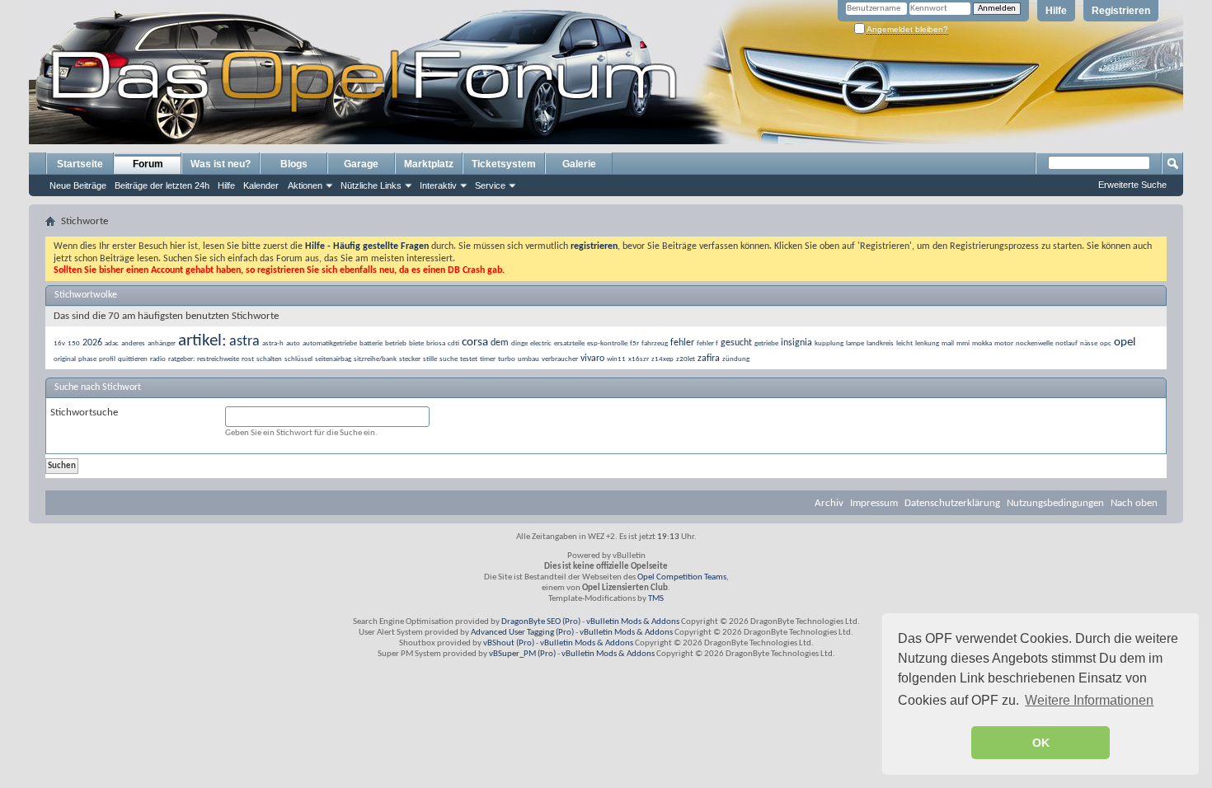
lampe (855, 343)
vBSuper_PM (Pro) (522, 654)
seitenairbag (333, 359)
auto (293, 343)
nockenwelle (1034, 343)
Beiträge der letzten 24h (162, 185)
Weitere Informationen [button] (1089, 700)
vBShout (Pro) (508, 643)
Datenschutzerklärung (952, 503)
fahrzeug (654, 343)
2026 (92, 343)
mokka (982, 343)
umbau (528, 359)
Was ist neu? (220, 164)
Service (490, 185)
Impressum (874, 503)
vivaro (592, 359)
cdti (453, 343)
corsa (475, 342)
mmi (963, 343)
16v (59, 343)
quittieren (133, 359)
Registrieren (1121, 10)
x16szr (638, 359)
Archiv (829, 503)
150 (74, 343)
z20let (685, 359)
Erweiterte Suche (1132, 185)
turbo (506, 359)
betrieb (395, 343)
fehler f (707, 343)
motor (1003, 343)
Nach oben (1134, 503)
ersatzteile (569, 343)
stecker (409, 359)
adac (112, 343)
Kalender (261, 185)
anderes (133, 343)
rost (248, 359)
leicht (904, 343)
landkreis (880, 343)
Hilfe (1056, 10)
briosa (435, 343)
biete (416, 343)
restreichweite (218, 359)
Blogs (294, 164)
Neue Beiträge (77, 185)
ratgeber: (181, 359)
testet (468, 359)
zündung (735, 359)
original (65, 359)
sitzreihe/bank (375, 359)
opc (1105, 343)
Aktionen (305, 185)
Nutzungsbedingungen (1055, 503)
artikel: (202, 340)
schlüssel (298, 359)
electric (541, 343)
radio (158, 359)
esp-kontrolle (607, 343)
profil (107, 359)
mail (948, 343)
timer (488, 359)
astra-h (273, 343)
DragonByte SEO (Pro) (540, 621)
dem (500, 343)
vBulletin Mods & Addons (632, 621)
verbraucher (560, 359)
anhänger (162, 343)
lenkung (927, 343)
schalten (269, 359)
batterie (371, 343)
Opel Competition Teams (681, 577)
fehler (682, 343)
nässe (1088, 343)
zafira (709, 359)
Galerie (579, 164)
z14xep (662, 359)
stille (430, 359)
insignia (796, 343)
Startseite (80, 164)
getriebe (766, 343)
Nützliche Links (371, 185)
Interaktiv (438, 185)
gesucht (736, 343)
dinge (519, 343)
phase (87, 359)
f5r (634, 343)
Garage (361, 164)
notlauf (1066, 343)
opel (1124, 342)
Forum (148, 164)
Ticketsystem (504, 164)
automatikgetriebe (330, 343)
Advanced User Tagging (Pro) (522, 632)
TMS (656, 598)
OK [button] (1041, 742)
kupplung (829, 343)
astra (244, 341)
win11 (616, 359)
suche (448, 359)
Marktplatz (428, 164)
